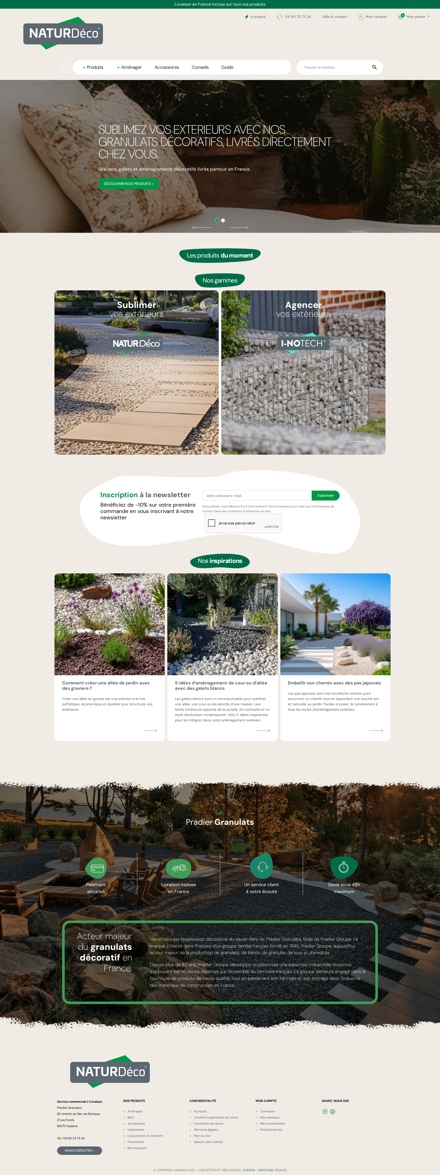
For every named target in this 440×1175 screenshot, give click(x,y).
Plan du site (202, 1136)
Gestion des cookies (208, 1142)
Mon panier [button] (414, 16)
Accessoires (136, 1124)
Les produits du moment (145, 1136)
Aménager (135, 1111)
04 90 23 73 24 (298, 16)
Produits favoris (271, 1130)
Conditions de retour (209, 1124)
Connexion (267, 1111)
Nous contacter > (79, 1151)
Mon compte (376, 16)
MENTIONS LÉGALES (272, 1170)
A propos (258, 16)
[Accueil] (65, 67)
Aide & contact (334, 16)
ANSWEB (249, 1170)
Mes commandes (272, 1124)
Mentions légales (206, 1130)
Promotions (136, 1142)
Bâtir (131, 1117)
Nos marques (137, 1148)
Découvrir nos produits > (129, 183)
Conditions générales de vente (216, 1117)
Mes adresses (270, 1117)
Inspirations (136, 1130)
